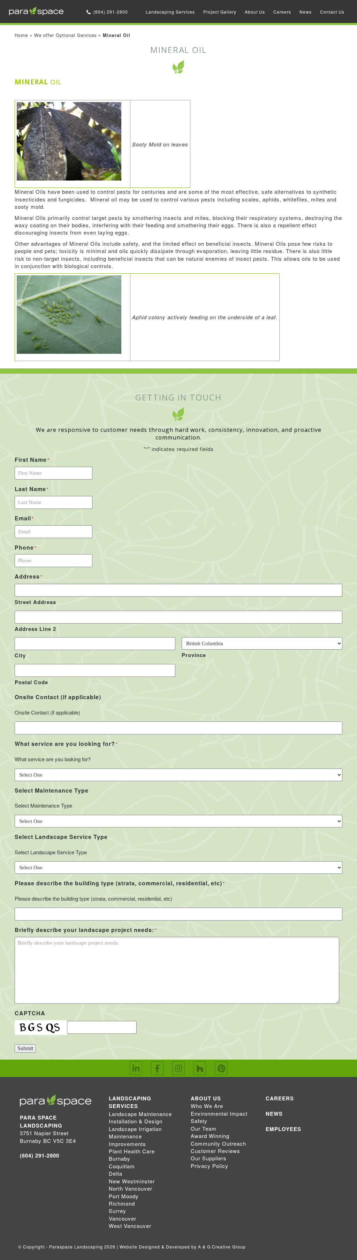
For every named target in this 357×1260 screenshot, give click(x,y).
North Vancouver (130, 1188)
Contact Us (332, 12)
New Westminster (132, 1181)
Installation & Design (135, 1121)
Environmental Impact (219, 1113)
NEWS (274, 1113)
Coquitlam (122, 1166)
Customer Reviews (215, 1150)
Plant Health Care (132, 1151)
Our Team (204, 1128)
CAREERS (280, 1098)
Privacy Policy (209, 1165)
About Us (255, 12)
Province (194, 655)
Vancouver (122, 1218)
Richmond (122, 1203)
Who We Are (207, 1105)
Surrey (117, 1210)
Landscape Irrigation (135, 1128)
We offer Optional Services (65, 35)
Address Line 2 (35, 629)
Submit (25, 1048)
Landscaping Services (170, 12)
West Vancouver (130, 1225)
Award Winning (210, 1135)
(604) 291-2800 (110, 12)
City (20, 655)
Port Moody (124, 1196)
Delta (115, 1173)
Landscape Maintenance (140, 1113)
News (305, 12)
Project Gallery (219, 12)
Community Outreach (218, 1143)
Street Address (35, 602)
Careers (282, 12)
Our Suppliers (209, 1158)
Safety (199, 1120)
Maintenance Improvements (127, 1139)
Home (21, 35)
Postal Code (31, 682)
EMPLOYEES (283, 1129)
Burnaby (119, 1158)
